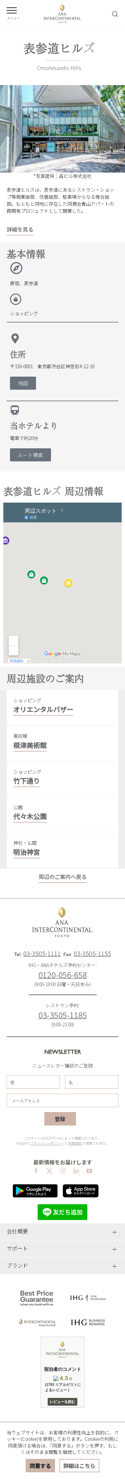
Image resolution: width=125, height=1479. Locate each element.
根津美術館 (30, 745)
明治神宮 (26, 852)
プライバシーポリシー (47, 1143)
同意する (40, 1466)
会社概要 (17, 1231)
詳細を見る (20, 229)
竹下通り (26, 780)
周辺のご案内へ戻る (63, 877)
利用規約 (75, 1143)
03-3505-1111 (42, 953)
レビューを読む (62, 1402)
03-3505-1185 (62, 1015)
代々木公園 (30, 816)
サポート (17, 1248)
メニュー (13, 17)
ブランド (17, 1265)
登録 (60, 1119)
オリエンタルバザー (43, 709)
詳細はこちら (79, 1466)
